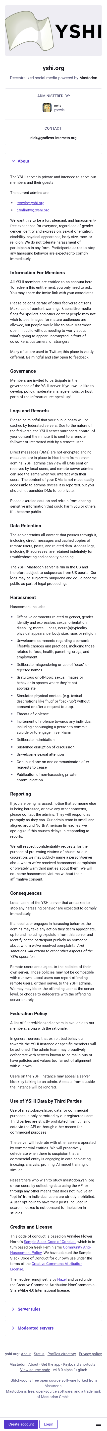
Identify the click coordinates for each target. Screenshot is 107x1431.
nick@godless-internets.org (53, 138)
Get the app (50, 1364)
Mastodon (88, 78)
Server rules (29, 1309)
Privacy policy (90, 1354)
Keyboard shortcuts (79, 1364)
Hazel (62, 1279)
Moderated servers (36, 1328)
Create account (21, 1424)
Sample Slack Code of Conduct (50, 1242)
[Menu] (98, 1424)
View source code (35, 1370)
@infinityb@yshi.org (33, 210)
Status (39, 1354)
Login (48, 1424)
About (23, 161)
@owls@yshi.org (30, 203)
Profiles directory (62, 1354)
